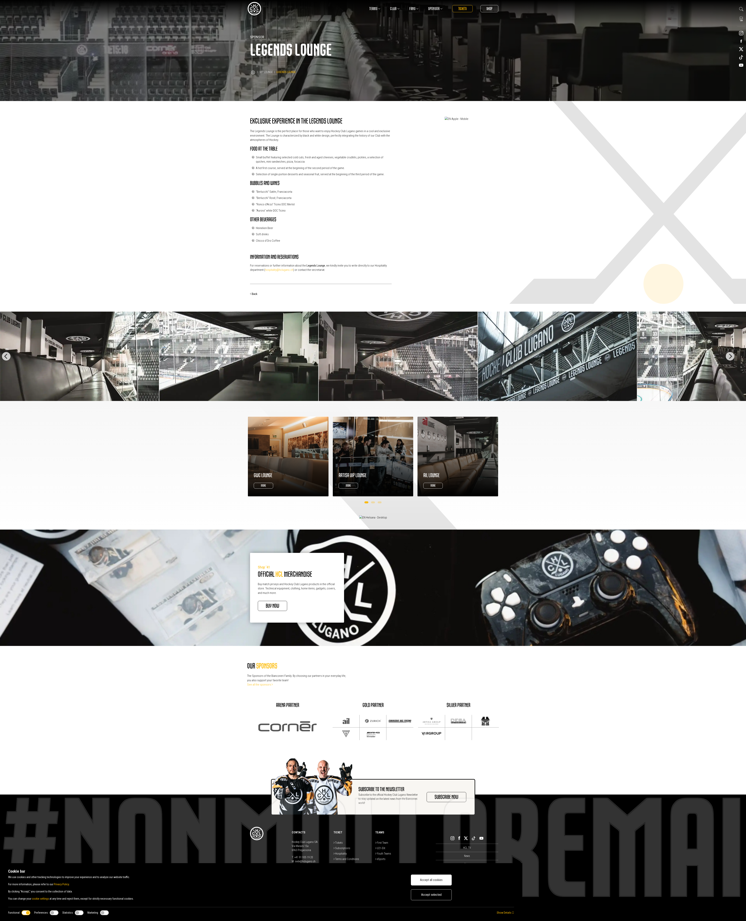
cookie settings (40, 898)
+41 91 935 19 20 (303, 857)
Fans (412, 9)
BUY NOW (272, 606)
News (467, 855)
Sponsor (434, 9)
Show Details (504, 912)
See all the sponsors (259, 684)
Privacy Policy (61, 884)
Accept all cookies (431, 880)
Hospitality (341, 853)
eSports (380, 859)
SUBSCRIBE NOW (446, 797)
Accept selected (431, 895)
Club (393, 9)
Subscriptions (342, 848)
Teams (373, 9)
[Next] (730, 356)
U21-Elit (380, 848)
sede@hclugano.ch (305, 861)
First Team (382, 842)
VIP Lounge (266, 72)
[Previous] (6, 356)
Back (254, 294)
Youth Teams (383, 853)
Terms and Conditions (347, 859)
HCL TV (467, 847)
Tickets (462, 9)
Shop (489, 9)
